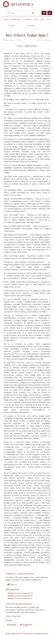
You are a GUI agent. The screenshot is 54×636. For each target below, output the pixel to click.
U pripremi (27, 19)
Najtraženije (16, 19)
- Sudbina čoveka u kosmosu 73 (19, 596)
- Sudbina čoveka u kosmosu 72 (19, 598)
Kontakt (30, 25)
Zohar (36, 19)
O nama (11, 25)
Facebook (12, 625)
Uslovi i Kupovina (13, 616)
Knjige (6, 19)
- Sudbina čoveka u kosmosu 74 (20, 593)
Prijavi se (13, 584)
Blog (43, 19)
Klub (49, 19)
